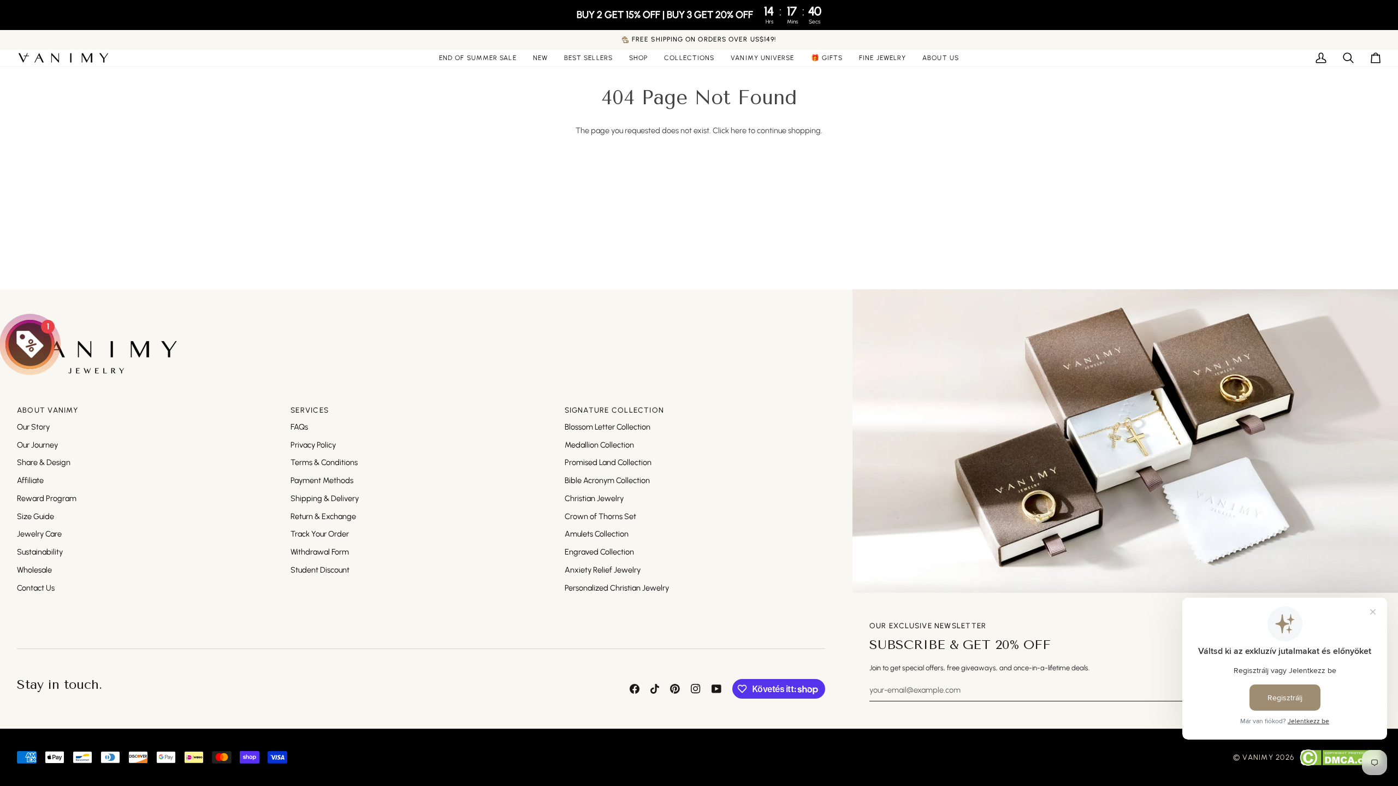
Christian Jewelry (594, 498)
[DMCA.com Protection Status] (1340, 757)
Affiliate (30, 480)
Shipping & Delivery (325, 498)
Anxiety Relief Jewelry (603, 570)
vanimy (1257, 757)
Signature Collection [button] (615, 410)
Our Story (33, 427)
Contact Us (36, 588)
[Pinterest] (675, 689)
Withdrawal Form (320, 552)
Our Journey (37, 445)
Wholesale (34, 570)
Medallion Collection (599, 445)
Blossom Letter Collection (607, 427)
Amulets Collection (597, 534)
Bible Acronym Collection (607, 480)
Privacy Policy (313, 445)
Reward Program (46, 498)
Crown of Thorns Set (600, 516)
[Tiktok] (654, 689)
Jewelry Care (39, 534)
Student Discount (320, 570)
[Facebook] (634, 689)
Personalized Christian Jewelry (617, 588)
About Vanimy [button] (47, 410)
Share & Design (43, 462)
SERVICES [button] (310, 410)
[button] (638, 58)
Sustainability (40, 552)
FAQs (299, 427)
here (739, 130)
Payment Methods (322, 480)
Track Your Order (320, 534)
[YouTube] (716, 689)
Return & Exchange (323, 516)
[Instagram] (696, 689)
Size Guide (35, 516)
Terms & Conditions (324, 462)
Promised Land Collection (608, 462)
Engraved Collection (599, 552)
